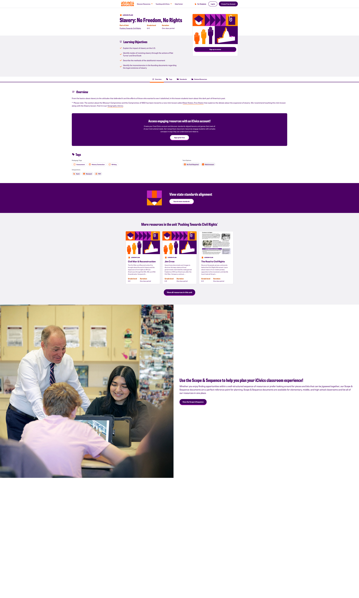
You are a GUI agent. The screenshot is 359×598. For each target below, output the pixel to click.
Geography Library (115, 105)
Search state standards (182, 201)
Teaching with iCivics (163, 4)
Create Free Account (228, 4)
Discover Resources (143, 4)
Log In (213, 4)
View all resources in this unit (179, 292)
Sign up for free (179, 137)
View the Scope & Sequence (193, 402)
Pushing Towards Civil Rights (130, 28)
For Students (201, 4)
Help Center (179, 4)
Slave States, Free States (193, 102)
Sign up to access (215, 49)
